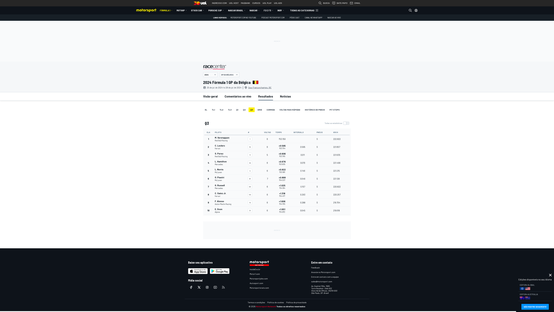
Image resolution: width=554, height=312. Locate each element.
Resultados (265, 96)
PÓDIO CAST (295, 17)
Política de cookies (275, 302)
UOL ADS (278, 3)
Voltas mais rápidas (289, 109)
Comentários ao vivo (238, 96)
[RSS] (223, 287)
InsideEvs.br (255, 269)
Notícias (285, 96)
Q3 (251, 109)
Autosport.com (256, 283)
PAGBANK (245, 3)
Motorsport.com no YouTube (243, 17)
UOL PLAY (267, 3)
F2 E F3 (267, 10)
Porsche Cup (215, 10)
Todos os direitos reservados (290, 306)
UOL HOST (234, 3)
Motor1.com (255, 274)
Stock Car (196, 10)
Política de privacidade (296, 302)
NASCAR (253, 10)
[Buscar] (410, 10)
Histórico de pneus (315, 109)
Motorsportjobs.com (259, 278)
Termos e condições (256, 302)
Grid (260, 109)
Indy (279, 10)
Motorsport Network (266, 306)
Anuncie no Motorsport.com (323, 272)
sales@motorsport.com (321, 281)
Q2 (244, 109)
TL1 (213, 109)
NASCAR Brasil (235, 10)
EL (206, 109)
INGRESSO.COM (219, 3)
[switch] (337, 123)
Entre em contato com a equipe (325, 277)
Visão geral (210, 96)
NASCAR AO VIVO (334, 17)
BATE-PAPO (342, 3)
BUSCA (326, 3)
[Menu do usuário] (416, 10)
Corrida (271, 109)
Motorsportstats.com (259, 288)
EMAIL (357, 3)
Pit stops (335, 109)
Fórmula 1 (165, 10)
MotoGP (181, 10)
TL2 (221, 109)
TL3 (230, 109)
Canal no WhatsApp (313, 17)
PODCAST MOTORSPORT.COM (273, 17)
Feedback (315, 267)
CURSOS (256, 3)
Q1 (237, 109)
